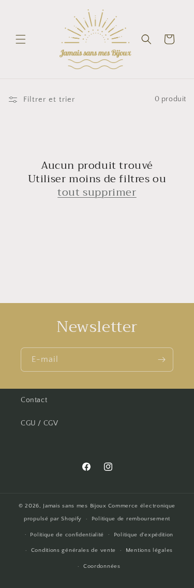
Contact (34, 400)
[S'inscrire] (161, 359)
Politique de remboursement (131, 519)
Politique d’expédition (143, 535)
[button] (20, 39)
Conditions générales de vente (73, 550)
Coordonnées (102, 566)
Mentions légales (149, 550)
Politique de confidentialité (67, 535)
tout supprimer (96, 192)
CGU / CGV (39, 423)
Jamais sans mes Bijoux (74, 506)
